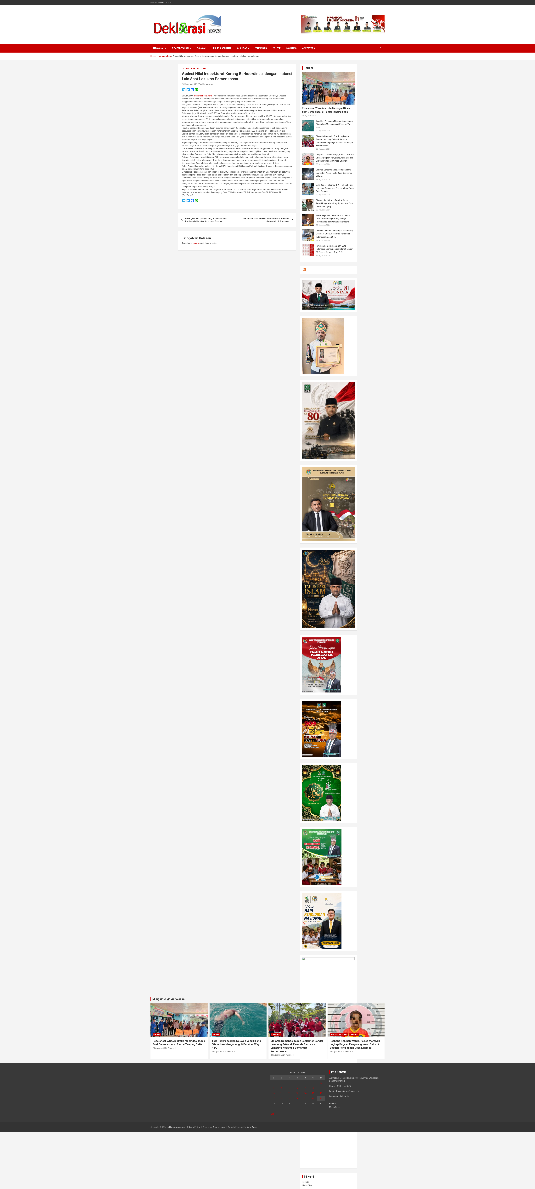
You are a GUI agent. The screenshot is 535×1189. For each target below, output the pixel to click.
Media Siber (307, 1185)
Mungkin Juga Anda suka (168, 999)
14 (305, 1093)
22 (313, 1098)
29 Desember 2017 (190, 84)
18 (281, 1098)
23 (321, 1098)
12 (289, 1093)
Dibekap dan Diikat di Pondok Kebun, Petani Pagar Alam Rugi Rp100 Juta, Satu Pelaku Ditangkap (334, 203)
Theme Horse (219, 1127)
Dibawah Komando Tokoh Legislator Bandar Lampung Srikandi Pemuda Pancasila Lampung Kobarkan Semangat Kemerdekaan (297, 1046)
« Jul (272, 1114)
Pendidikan (261, 48)
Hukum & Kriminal (222, 48)
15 (313, 1093)
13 (297, 1093)
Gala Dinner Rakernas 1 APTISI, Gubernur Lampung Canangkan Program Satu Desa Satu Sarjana (335, 188)
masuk (196, 243)
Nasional (158, 48)
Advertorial (309, 48)
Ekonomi (201, 48)
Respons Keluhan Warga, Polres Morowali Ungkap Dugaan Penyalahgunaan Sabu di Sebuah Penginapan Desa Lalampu (335, 157)
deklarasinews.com (203, 96)
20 (297, 1098)
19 (289, 1098)
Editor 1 (172, 1048)
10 (273, 1093)
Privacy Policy (193, 1127)
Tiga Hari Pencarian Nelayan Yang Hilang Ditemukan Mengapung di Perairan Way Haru (334, 124)
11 (281, 1093)
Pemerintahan (180, 48)
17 (273, 1098)
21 (305, 1098)
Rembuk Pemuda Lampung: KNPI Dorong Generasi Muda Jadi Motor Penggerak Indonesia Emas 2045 (334, 233)
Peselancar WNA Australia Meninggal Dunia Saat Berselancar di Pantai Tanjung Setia (179, 1042)
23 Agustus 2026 (160, 1048)
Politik (276, 48)
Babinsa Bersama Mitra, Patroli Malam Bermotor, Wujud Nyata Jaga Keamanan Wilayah (334, 173)
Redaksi (305, 1182)
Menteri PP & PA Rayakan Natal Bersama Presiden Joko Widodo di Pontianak (266, 220)
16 (321, 1093)
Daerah (185, 69)
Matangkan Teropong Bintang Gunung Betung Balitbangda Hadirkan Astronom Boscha (206, 220)
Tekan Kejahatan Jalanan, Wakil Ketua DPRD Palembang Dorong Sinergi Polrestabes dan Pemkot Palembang (333, 218)
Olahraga (243, 48)
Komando (291, 48)
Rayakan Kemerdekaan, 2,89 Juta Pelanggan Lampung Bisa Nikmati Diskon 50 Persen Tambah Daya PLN (334, 249)
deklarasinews (206, 84)
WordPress (252, 1127)
